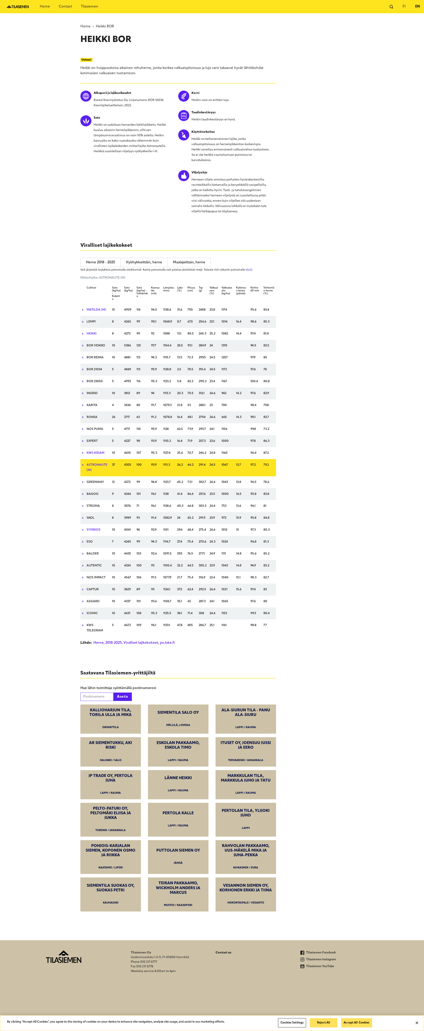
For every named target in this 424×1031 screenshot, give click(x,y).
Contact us (223, 952)
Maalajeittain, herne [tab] (189, 262)
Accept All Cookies (356, 1022)
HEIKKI (92, 333)
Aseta (122, 697)
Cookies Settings (292, 1022)
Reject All (323, 1022)
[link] (110, 719)
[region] (212, 1023)
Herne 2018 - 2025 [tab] (100, 262)
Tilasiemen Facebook (320, 952)
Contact (65, 6)
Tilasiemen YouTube (319, 966)
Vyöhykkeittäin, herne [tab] (144, 262)
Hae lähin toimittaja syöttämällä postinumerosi (118, 688)
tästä (249, 269)
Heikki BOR (105, 26)
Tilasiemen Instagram (320, 959)
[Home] (17, 6)
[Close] (417, 1023)
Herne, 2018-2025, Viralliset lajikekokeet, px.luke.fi (134, 643)
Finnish (404, 6)
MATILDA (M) (96, 309)
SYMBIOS (93, 530)
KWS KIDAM (95, 453)
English (417, 6)
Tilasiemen (89, 6)
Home (45, 6)
